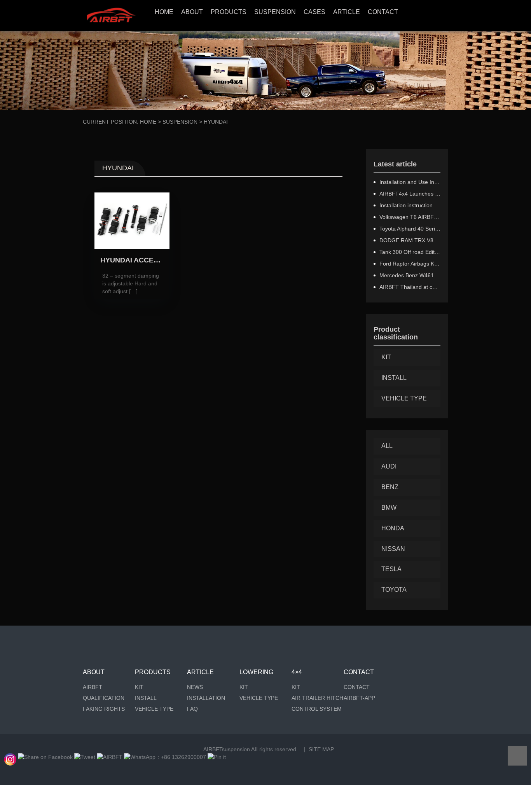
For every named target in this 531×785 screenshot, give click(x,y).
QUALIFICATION (103, 698)
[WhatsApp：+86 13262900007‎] (10, 757)
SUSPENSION (275, 12)
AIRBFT (92, 687)
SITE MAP (321, 749)
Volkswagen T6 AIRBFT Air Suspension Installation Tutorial (410, 217)
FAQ (192, 709)
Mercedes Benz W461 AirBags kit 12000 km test (410, 275)
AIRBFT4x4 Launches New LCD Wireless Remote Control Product (410, 194)
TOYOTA (394, 589)
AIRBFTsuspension (226, 749)
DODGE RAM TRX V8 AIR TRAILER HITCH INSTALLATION (410, 240)
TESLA (391, 569)
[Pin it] (217, 757)
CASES (314, 12)
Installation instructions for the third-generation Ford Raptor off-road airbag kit (410, 205)
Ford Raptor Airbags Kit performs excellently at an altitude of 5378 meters (410, 264)
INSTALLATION (206, 698)
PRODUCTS (228, 12)
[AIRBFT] (109, 757)
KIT (386, 357)
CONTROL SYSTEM (317, 709)
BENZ (389, 487)
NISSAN (393, 548)
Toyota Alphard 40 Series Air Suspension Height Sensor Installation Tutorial (410, 229)
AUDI (389, 466)
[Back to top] (517, 756)
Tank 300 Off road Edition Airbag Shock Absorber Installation (410, 252)
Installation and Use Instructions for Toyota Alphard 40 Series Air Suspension (410, 182)
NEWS (195, 687)
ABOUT (192, 12)
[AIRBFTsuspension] (111, 15)
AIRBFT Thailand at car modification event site (410, 287)
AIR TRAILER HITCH (317, 698)
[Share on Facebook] (45, 757)
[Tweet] (84, 757)
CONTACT (383, 12)
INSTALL (394, 377)
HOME (164, 12)
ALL (387, 445)
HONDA (392, 528)
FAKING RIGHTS (104, 709)
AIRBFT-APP (359, 698)
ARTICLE (346, 12)
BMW (389, 507)
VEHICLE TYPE (404, 398)
